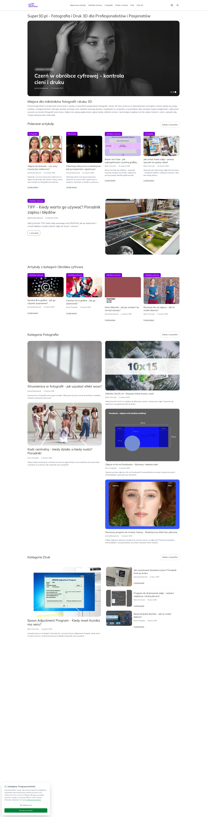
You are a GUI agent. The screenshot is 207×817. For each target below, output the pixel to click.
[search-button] (172, 5)
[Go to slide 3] (175, 92)
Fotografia (109, 5)
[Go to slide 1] (171, 92)
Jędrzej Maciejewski (41, 88)
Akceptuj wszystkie (26, 810)
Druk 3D (140, 5)
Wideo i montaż (121, 5)
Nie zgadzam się (26, 805)
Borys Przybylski (72, 307)
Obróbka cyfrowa (95, 5)
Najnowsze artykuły (78, 5)
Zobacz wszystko (170, 124)
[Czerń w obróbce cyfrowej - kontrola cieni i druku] (103, 58)
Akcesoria (72, 134)
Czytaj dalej (33, 233)
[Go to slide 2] (173, 92)
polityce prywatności (34, 800)
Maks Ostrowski (110, 166)
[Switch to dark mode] (178, 5)
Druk (132, 5)
